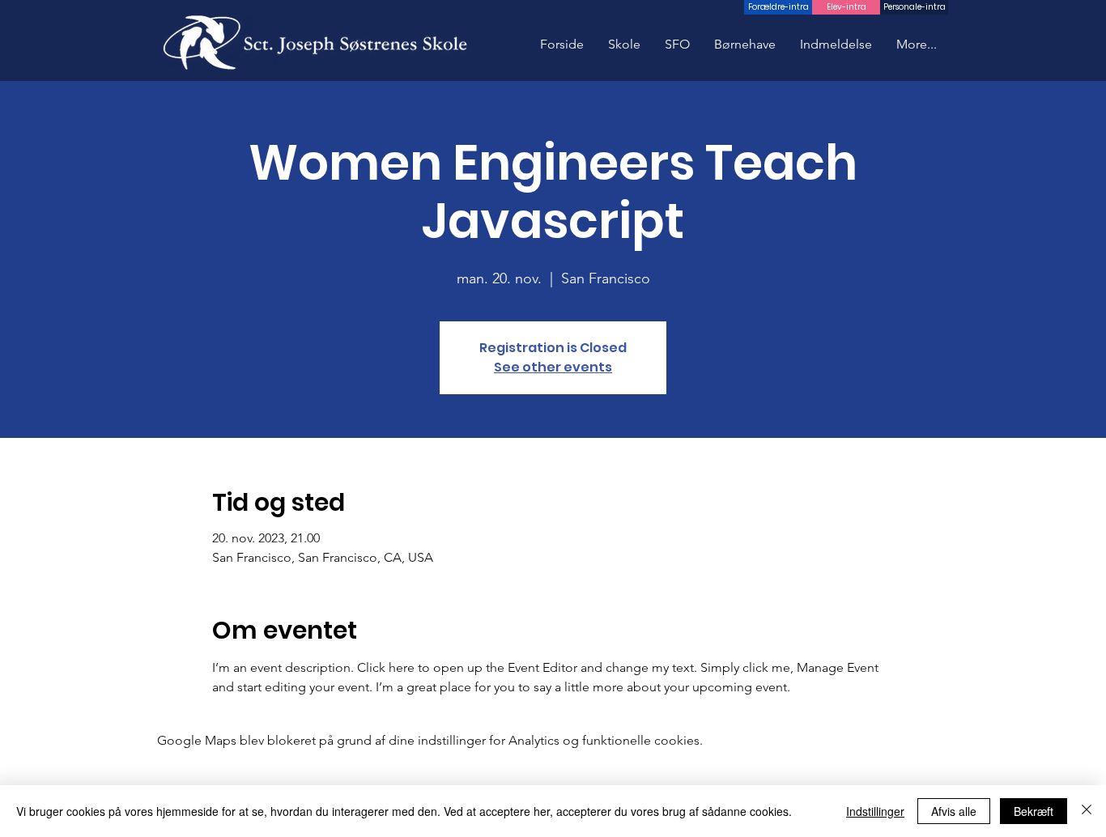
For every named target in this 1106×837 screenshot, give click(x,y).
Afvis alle (953, 811)
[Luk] (1086, 811)
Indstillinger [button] (875, 811)
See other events (553, 367)
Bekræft (1033, 811)
